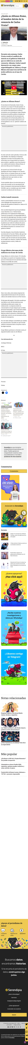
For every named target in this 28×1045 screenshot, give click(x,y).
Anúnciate (8, 1)
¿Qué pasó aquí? (4, 13)
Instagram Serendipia (21, 1)
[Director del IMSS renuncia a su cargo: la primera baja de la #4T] (6, 426)
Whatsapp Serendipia (24, 1)
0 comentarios (14, 471)
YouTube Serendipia (16, 1)
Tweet (26, 1024)
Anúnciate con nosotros (14, 1009)
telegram (26, 1035)
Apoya (11, 1)
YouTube (17, 455)
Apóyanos (22, 933)
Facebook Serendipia (22, 1)
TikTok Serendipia (19, 1)
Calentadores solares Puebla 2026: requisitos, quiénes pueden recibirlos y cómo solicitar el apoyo (12, 766)
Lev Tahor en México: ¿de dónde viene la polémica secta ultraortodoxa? (13, 729)
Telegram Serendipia (26, 1)
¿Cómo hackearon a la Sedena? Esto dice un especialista (13, 743)
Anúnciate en (14, 506)
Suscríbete (3, 1)
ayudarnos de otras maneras (12, 456)
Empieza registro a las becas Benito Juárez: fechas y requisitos (12, 714)
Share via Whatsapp (26, 1032)
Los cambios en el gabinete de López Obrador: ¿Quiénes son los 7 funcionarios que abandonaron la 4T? (18, 411)
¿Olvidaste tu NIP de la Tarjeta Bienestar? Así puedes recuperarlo (13, 759)
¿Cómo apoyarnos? (14, 1005)
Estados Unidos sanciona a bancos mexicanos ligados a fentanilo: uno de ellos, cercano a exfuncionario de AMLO (6, 413)
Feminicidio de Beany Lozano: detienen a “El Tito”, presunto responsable (13, 773)
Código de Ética (17, 1024)
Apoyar (14, 1014)
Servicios (14, 997)
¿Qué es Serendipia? (14, 994)
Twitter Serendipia (17, 1)
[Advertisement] (14, 139)
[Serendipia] (9, 7)
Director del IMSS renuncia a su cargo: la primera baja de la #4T (6, 431)
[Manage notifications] (25, 1042)
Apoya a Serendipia (26, 1039)
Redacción (5, 42)
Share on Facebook (26, 1028)
